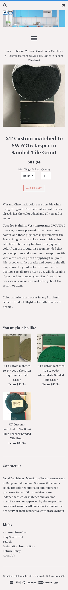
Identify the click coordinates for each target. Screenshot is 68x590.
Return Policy (12, 551)
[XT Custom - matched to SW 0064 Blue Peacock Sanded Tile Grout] (17, 406)
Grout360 (59, 576)
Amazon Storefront (16, 532)
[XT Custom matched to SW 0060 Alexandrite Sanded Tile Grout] (51, 348)
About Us (9, 555)
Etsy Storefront (13, 537)
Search (7, 542)
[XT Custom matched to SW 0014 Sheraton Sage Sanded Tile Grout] (17, 348)
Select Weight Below (28, 169)
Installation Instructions (19, 546)
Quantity (45, 169)
